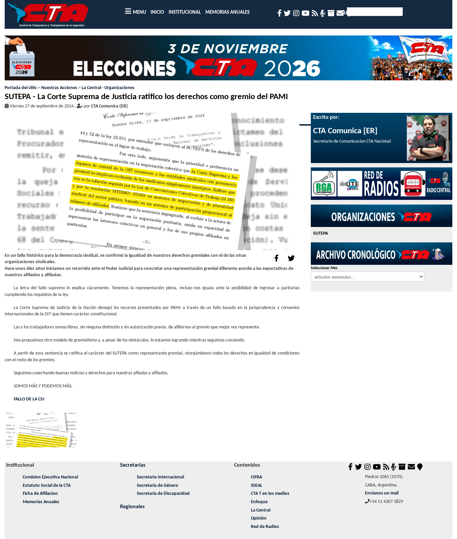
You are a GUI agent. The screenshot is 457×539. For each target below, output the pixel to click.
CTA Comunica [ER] (109, 106)
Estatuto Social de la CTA (47, 485)
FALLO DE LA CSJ (29, 399)
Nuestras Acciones (59, 88)
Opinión (259, 518)
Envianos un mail (381, 493)
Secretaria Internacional (160, 477)
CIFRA (256, 477)
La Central (260, 510)
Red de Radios (265, 527)
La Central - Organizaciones (108, 88)
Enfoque (259, 502)
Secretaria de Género (157, 485)
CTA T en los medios (270, 493)
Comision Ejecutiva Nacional (50, 477)
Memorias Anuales (41, 502)
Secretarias (132, 465)
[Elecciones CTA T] (229, 60)
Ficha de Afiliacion (40, 493)
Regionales (132, 507)
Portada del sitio (21, 88)
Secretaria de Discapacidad (163, 493)
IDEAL (256, 485)
